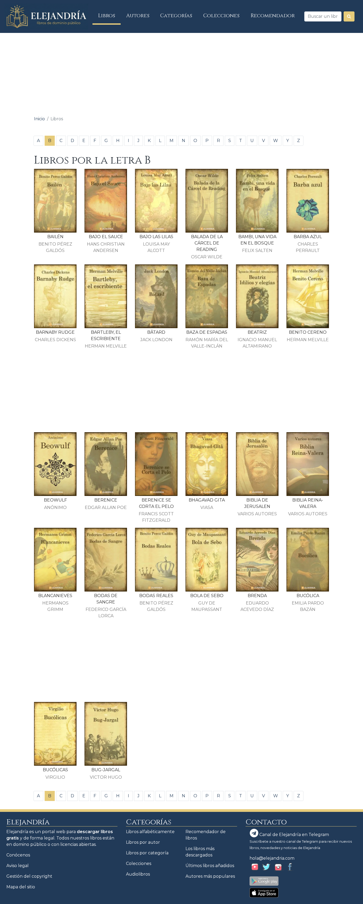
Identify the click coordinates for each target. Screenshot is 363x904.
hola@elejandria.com (272, 858)
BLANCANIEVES (55, 595)
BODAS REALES (156, 595)
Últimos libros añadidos (209, 865)
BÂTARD (156, 332)
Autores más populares (210, 876)
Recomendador (273, 15)
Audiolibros (138, 874)
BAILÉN (55, 236)
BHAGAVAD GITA (207, 500)
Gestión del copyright (29, 876)
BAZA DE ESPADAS (206, 332)
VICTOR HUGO (106, 777)
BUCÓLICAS (55, 769)
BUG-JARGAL (105, 769)
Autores (137, 15)
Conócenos (18, 855)
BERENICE (105, 500)
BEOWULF (55, 500)
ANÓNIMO (55, 507)
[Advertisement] (181, 73)
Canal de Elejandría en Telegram (293, 834)
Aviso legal (17, 865)
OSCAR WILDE (206, 256)
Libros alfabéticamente (150, 831)
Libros (109, 15)
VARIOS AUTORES (257, 513)
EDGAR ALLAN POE (106, 507)
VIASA (206, 507)
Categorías (176, 15)
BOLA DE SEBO (206, 595)
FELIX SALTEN (257, 250)
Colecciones (221, 15)
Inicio (39, 118)
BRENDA (257, 595)
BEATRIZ (257, 332)
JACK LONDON (156, 339)
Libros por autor (143, 842)
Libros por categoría (147, 852)
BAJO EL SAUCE (106, 236)
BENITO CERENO (308, 332)
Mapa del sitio (20, 886)
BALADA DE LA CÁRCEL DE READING (207, 243)
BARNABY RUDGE (55, 332)
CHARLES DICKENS (55, 339)
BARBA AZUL (308, 236)
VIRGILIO (55, 777)
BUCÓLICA (308, 595)
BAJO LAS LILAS (156, 236)
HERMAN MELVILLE (106, 346)
